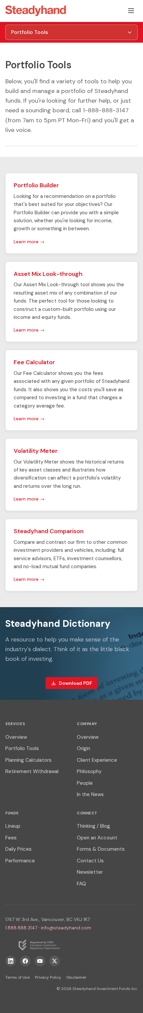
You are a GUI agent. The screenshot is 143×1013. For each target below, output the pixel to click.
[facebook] (25, 961)
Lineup (12, 826)
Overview (16, 737)
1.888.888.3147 (21, 928)
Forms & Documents (101, 849)
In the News (90, 794)
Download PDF (75, 683)
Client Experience (97, 760)
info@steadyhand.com (66, 928)
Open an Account (97, 837)
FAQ (81, 883)
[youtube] (40, 961)
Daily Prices (18, 849)
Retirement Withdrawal (32, 771)
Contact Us (90, 860)
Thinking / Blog (93, 826)
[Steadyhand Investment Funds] (35, 10)
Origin (83, 748)
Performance (20, 860)
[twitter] (54, 961)
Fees (11, 837)
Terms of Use (17, 977)
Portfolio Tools (22, 748)
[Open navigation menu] (131, 10)
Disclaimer (76, 977)
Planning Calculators (28, 760)
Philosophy (89, 771)
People (85, 783)
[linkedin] (10, 961)
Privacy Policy (48, 977)
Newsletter (90, 872)
